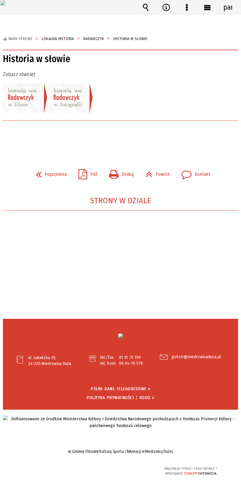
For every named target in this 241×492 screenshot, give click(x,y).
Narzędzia (166, 7)
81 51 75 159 (130, 357)
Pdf (85, 172)
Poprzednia (49, 172)
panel (227, 7)
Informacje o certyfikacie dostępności (47, 469)
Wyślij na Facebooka (109, 137)
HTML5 (108, 469)
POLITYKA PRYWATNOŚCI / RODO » (120, 397)
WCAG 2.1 (135, 468)
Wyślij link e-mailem (130, 137)
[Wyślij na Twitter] (120, 137)
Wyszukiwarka (145, 7)
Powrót (155, 172)
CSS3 (117, 469)
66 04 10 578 (131, 363)
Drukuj (119, 172)
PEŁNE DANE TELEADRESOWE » (120, 388)
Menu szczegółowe (186, 7)
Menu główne (207, 7)
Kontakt (193, 172)
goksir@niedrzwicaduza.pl (196, 357)
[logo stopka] (120, 335)
